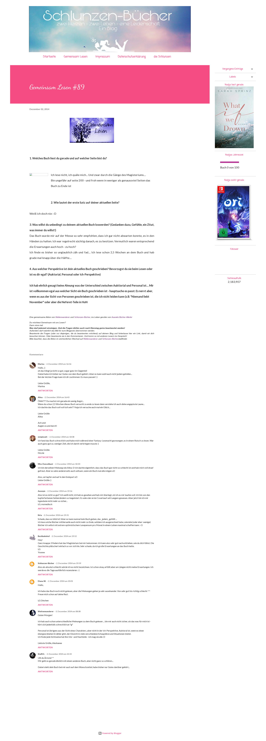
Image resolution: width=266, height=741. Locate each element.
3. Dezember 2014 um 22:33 (59, 654)
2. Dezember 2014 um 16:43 (57, 397)
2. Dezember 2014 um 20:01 (60, 581)
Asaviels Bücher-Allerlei (122, 317)
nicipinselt (42, 437)
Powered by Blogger (111, 733)
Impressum (102, 56)
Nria (40, 515)
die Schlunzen (162, 56)
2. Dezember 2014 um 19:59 (68, 563)
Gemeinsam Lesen (75, 56)
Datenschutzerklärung (132, 56)
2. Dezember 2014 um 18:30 (67, 464)
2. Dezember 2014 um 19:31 (56, 515)
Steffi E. (41, 654)
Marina (41, 364)
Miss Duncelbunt (45, 464)
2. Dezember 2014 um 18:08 (61, 437)
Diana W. (42, 581)
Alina (40, 397)
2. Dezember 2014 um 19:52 (64, 536)
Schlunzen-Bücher (82, 317)
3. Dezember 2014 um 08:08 (68, 611)
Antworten (45, 390)
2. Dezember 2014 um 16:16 (58, 364)
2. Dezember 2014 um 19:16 (59, 491)
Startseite (49, 56)
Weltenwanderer (62, 317)
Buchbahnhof (44, 536)
